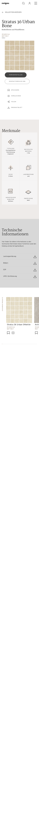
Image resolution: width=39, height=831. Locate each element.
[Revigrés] (5, 3)
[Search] (23, 3)
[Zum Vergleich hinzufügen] (13, 333)
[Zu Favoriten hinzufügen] (8, 333)
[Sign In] (29, 3)
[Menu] (35, 3)
